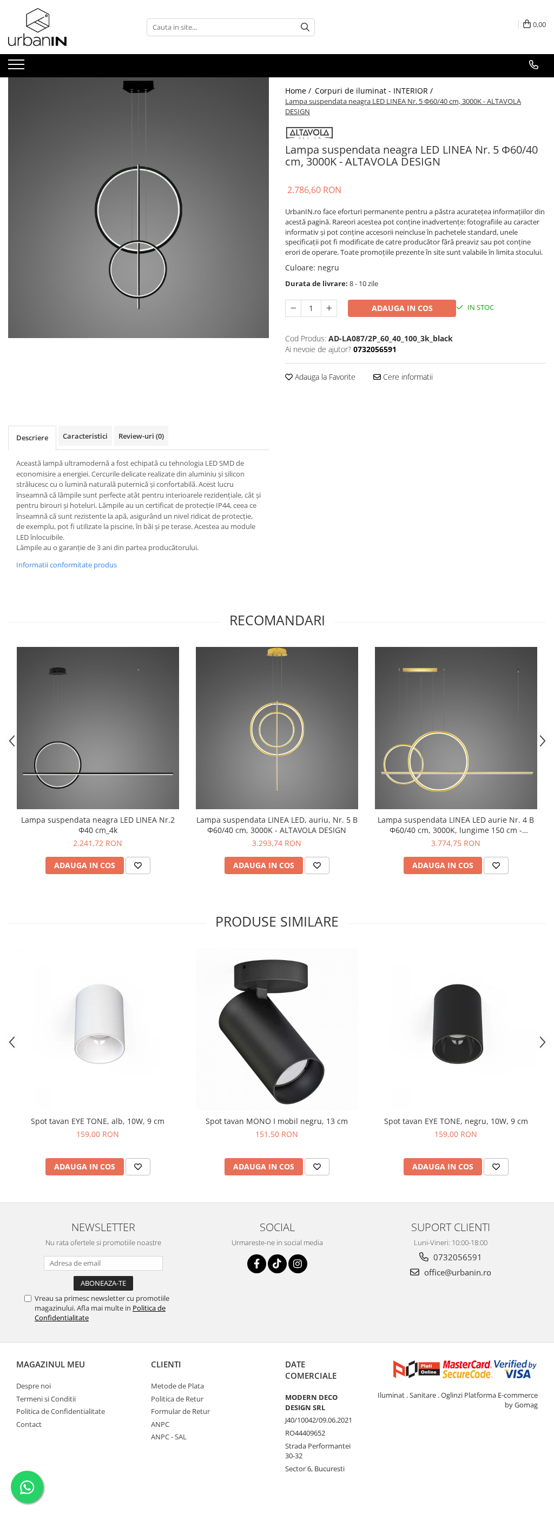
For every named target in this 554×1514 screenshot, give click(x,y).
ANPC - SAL (169, 1437)
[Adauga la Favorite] (138, 865)
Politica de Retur (177, 1399)
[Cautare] (305, 27)
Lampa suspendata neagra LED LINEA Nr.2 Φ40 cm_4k (98, 825)
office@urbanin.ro (456, 1272)
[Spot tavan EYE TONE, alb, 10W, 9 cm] (98, 1029)
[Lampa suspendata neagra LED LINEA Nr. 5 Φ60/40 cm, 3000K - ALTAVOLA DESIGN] (138, 207)
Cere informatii (407, 377)
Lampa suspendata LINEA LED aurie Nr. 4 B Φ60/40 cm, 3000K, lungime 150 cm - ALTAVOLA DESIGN (456, 825)
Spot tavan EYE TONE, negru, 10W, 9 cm (456, 1121)
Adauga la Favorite (324, 377)
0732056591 (456, 1257)
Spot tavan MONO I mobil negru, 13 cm (277, 1121)
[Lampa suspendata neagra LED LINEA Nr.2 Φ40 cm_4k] (98, 728)
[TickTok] (277, 1263)
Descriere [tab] (32, 437)
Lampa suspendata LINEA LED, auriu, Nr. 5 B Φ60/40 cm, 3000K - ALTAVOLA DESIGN (277, 825)
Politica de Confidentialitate (60, 1411)
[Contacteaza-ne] (534, 65)
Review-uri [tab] (141, 436)
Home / (299, 90)
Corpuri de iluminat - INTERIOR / (375, 90)
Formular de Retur (180, 1411)
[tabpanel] (138, 207)
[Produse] (17, 67)
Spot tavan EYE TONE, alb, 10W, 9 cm (97, 1121)
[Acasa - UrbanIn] (62, 27)
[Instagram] (297, 1263)
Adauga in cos (402, 308)
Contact (29, 1424)
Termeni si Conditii (46, 1399)
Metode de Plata (177, 1386)
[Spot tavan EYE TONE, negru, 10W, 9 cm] (456, 1029)
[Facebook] (256, 1263)
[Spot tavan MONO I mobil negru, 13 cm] (277, 1029)
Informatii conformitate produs (66, 565)
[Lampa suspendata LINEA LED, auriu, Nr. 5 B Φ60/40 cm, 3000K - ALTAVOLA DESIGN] (277, 728)
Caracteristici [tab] (85, 436)
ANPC (160, 1424)
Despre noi (33, 1386)
